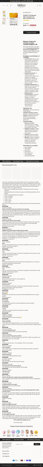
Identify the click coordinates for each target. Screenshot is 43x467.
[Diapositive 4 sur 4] (3, 22)
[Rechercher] (7, 5)
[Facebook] (34, 465)
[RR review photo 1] (21, 297)
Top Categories (5, 456)
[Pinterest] (40, 465)
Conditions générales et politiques (21, 465)
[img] (5, 206)
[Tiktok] (38, 465)
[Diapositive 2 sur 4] (3, 15)
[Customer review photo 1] (21, 216)
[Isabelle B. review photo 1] (21, 280)
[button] (26, 20)
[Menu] (3, 5)
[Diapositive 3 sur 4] (3, 19)
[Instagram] (36, 465)
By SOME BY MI (27, 12)
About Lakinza (5, 451)
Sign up (37, 444)
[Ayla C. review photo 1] (21, 247)
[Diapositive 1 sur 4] (3, 12)
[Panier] (40, 5)
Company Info (5, 453)
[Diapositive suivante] (19, 18)
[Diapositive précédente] (7, 18)
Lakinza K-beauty (8, 465)
